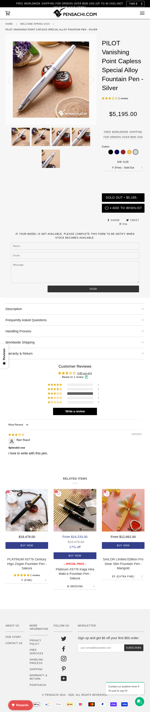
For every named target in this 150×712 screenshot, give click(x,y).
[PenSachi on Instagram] (64, 660)
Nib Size (123, 162)
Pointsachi (38, 685)
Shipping (36, 669)
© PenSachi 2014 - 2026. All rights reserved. (75, 695)
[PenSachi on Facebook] (64, 650)
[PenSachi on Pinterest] (64, 670)
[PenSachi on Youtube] (64, 680)
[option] (50, 79)
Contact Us (13, 643)
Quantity (123, 178)
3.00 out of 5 (84, 373)
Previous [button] (11, 79)
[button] (110, 98)
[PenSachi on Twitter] (64, 640)
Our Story (13, 637)
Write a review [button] (75, 411)
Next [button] (89, 79)
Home (9, 24)
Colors (105, 146)
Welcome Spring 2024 (35, 24)
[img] (16, 434)
